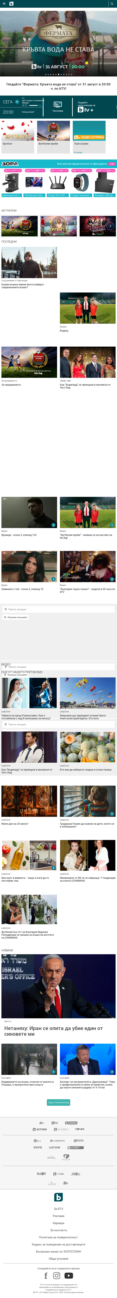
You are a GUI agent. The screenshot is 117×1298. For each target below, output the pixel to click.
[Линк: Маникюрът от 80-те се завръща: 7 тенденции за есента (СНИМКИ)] (88, 865)
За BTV (58, 1209)
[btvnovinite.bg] (57, 1141)
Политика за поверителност (58, 1237)
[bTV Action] (39, 1129)
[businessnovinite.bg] (78, 1141)
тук (112, 164)
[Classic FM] (51, 1183)
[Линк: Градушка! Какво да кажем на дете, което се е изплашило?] (88, 811)
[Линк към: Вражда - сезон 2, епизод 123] (29, 522)
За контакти (58, 1230)
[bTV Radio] (58, 1174)
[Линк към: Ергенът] (17, 137)
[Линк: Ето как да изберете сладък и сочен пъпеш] (88, 757)
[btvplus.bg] (37, 1141)
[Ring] (80, 1129)
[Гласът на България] (98, 226)
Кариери (58, 1223)
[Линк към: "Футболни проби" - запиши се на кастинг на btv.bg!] (88, 522)
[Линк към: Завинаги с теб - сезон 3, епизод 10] (29, 576)
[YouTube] (69, 1274)
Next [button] (110, 226)
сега (8, 102)
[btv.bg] (42, 1123)
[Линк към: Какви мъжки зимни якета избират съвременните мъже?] (29, 272)
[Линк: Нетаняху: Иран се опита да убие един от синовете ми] (58, 997)
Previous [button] (7, 226)
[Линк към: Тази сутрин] (89, 137)
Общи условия (58, 1258)
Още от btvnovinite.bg (58, 1102)
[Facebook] (46, 1274)
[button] (45, 74)
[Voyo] (38, 1147)
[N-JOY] (41, 1174)
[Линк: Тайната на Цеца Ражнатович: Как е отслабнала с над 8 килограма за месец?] (29, 703)
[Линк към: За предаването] (29, 372)
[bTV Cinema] (71, 1123)
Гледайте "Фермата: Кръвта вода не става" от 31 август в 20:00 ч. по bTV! (58, 86)
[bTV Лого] (58, 1197)
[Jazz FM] (75, 1174)
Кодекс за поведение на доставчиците (58, 1244)
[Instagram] (57, 1274)
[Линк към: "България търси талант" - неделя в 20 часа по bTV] (88, 576)
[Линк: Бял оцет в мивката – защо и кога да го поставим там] (29, 865)
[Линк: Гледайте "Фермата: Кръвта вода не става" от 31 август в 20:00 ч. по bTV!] (58, 43)
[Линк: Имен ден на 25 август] (29, 811)
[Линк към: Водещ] (88, 318)
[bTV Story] (61, 1129)
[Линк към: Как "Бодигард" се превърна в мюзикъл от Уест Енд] (88, 372)
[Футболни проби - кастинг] (19, 226)
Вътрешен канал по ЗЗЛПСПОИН (58, 1251)
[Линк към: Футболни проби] (53, 137)
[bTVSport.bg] (75, 1147)
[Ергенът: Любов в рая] (59, 226)
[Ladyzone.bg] (55, 1147)
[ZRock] (66, 1183)
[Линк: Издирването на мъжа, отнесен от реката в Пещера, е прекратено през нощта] (29, 1069)
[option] (19, 226)
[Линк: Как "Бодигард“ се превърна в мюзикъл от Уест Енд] (29, 757)
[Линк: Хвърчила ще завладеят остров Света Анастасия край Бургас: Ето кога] (88, 703)
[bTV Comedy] (54, 1123)
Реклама (58, 1216)
